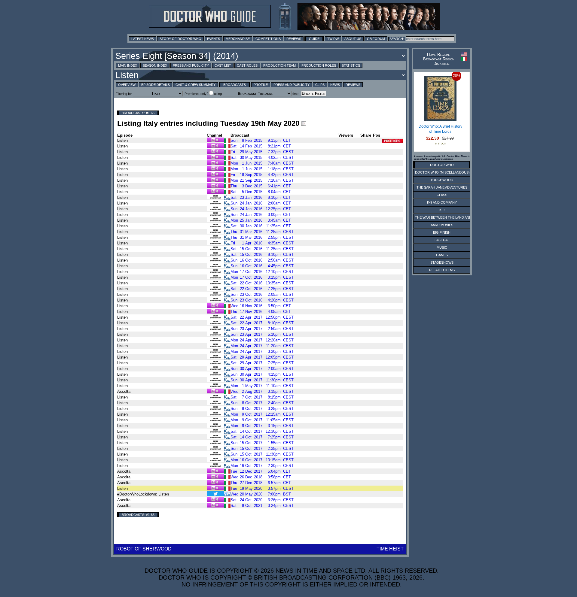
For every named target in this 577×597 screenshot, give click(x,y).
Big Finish (441, 232)
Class (442, 195)
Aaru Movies (442, 225)
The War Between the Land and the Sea (450, 217)
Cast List (223, 65)
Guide (314, 39)
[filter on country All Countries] (227, 494)
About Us (352, 39)
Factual (442, 240)
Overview (127, 84)
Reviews (293, 39)
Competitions (268, 39)
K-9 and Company (442, 202)
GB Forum (376, 39)
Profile (261, 84)
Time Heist (390, 548)
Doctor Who (442, 165)
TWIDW (333, 39)
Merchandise (238, 39)
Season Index (155, 65)
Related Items (442, 270)
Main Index (127, 65)
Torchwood (441, 180)
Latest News (142, 39)
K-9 (441, 210)
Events (213, 39)
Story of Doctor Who (180, 39)
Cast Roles (247, 65)
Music (442, 247)
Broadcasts (234, 84)
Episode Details (155, 84)
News (335, 84)
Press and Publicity (191, 65)
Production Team (279, 65)
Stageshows (441, 262)
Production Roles (318, 65)
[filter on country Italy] (227, 140)
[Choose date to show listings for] (303, 123)
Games (442, 255)
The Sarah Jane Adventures (442, 187)
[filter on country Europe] (227, 197)
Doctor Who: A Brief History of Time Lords (440, 129)
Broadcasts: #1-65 (138, 113)
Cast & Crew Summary (195, 84)
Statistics (351, 65)
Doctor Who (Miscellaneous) (442, 172)
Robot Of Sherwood (144, 548)
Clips (320, 84)
